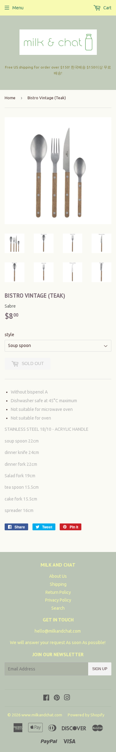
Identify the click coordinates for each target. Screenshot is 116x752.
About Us (58, 576)
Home (10, 98)
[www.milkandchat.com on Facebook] (46, 698)
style (9, 334)
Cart (106, 7)
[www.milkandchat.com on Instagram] (67, 698)
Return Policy (58, 592)
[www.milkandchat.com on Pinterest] (57, 698)
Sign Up (99, 669)
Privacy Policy (58, 600)
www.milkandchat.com (41, 715)
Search (58, 608)
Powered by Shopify (86, 715)
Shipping (58, 584)
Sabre (10, 306)
